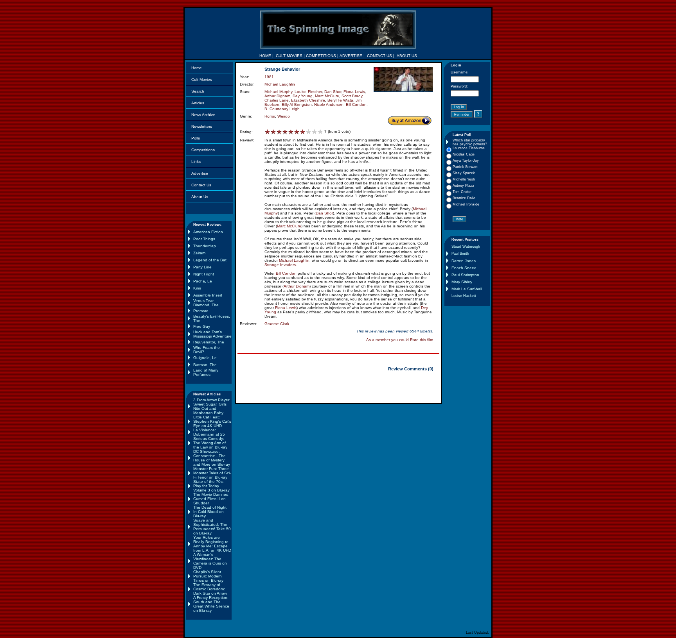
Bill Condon (356, 104)
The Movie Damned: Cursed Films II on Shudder (211, 498)
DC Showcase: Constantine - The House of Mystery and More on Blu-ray (211, 457)
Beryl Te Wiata (340, 100)
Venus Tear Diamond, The (206, 302)
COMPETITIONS (321, 56)
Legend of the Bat (210, 260)
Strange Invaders (280, 265)
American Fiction (208, 232)
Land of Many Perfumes (205, 372)
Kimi (197, 288)
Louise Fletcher (308, 91)
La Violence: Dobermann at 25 (209, 432)
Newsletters (201, 126)
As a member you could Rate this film (399, 340)
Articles (197, 103)
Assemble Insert (207, 295)
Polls (195, 138)
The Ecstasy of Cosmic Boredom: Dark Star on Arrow (210, 589)
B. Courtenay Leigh (282, 109)
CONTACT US (379, 56)
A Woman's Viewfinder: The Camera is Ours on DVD (210, 561)
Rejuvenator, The (208, 342)
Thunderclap (204, 246)
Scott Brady (352, 96)
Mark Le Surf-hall (466, 289)
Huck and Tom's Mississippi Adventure (212, 334)
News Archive (203, 115)
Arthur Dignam (277, 96)
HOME (265, 56)
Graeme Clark (276, 324)
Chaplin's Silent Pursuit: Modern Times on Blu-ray (208, 576)
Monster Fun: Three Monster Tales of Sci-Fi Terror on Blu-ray (212, 472)
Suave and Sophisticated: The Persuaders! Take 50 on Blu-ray (212, 526)
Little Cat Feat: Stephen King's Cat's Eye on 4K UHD (212, 421)
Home (196, 68)
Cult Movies (201, 79)
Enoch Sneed (463, 268)
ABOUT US (407, 56)
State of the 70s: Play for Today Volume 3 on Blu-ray (211, 485)
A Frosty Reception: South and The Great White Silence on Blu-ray (211, 604)
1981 (269, 77)
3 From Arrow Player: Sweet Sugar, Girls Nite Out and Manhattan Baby (211, 406)
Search (197, 91)
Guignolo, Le (205, 358)
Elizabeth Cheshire (308, 100)
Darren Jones (463, 261)
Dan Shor (332, 91)
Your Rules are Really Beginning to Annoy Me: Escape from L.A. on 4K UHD (212, 543)
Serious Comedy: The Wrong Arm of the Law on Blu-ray (210, 442)
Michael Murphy (278, 91)
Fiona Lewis (354, 91)
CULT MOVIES (289, 56)
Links (196, 161)
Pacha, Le (202, 281)
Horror (269, 116)
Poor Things (204, 239)
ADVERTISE (351, 56)
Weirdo (283, 116)
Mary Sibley (461, 282)
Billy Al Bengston (297, 104)
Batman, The (205, 365)
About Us (199, 197)
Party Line (202, 267)
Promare (201, 311)
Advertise (199, 173)
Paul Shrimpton (465, 275)
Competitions (203, 150)
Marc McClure (327, 96)
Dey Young (303, 96)
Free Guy (201, 326)
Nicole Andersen (328, 104)
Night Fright (203, 274)
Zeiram (199, 253)
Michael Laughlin (279, 84)
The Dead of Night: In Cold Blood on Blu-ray (210, 511)
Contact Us (201, 185)
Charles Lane (276, 100)
